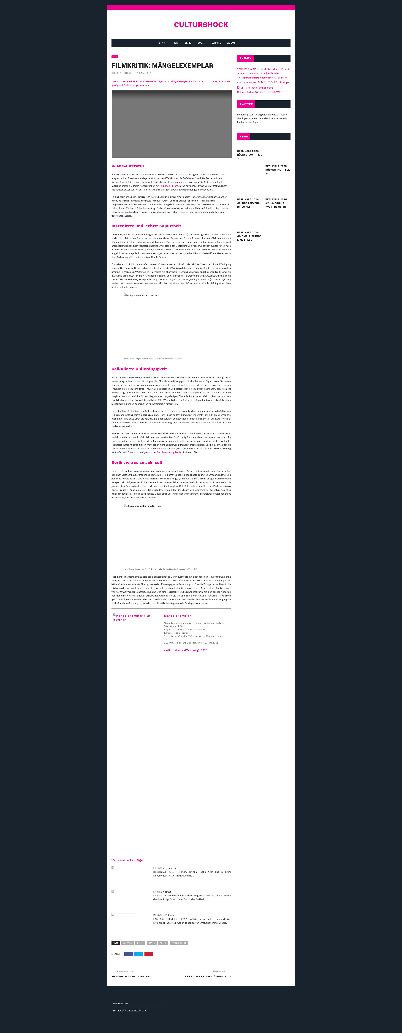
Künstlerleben (262, 92)
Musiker (254, 77)
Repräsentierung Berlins (170, 452)
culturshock (201, 24)
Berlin (140, 943)
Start (163, 42)
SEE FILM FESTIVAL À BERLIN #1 (208, 976)
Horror (276, 92)
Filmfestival (273, 82)
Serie (188, 42)
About (231, 42)
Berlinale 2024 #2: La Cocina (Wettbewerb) (276, 203)
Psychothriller (264, 68)
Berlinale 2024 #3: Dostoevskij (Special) (248, 203)
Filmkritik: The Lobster (130, 976)
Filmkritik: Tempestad (165, 867)
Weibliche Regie (179, 943)
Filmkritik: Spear (162, 891)
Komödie (257, 82)
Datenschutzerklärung (130, 1010)
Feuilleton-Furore (168, 185)
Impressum (120, 1003)
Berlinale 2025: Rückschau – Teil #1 (277, 170)
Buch (201, 42)
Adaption (127, 943)
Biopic (286, 82)
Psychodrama (243, 77)
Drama (152, 943)
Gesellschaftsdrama (247, 73)
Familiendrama (265, 87)
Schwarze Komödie (281, 69)
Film (175, 42)
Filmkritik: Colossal (163, 915)
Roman (163, 943)
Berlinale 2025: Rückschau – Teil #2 (249, 154)
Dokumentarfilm (245, 92)
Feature (215, 42)
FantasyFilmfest (267, 77)
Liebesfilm (247, 82)
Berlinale (272, 73)
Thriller (262, 73)
